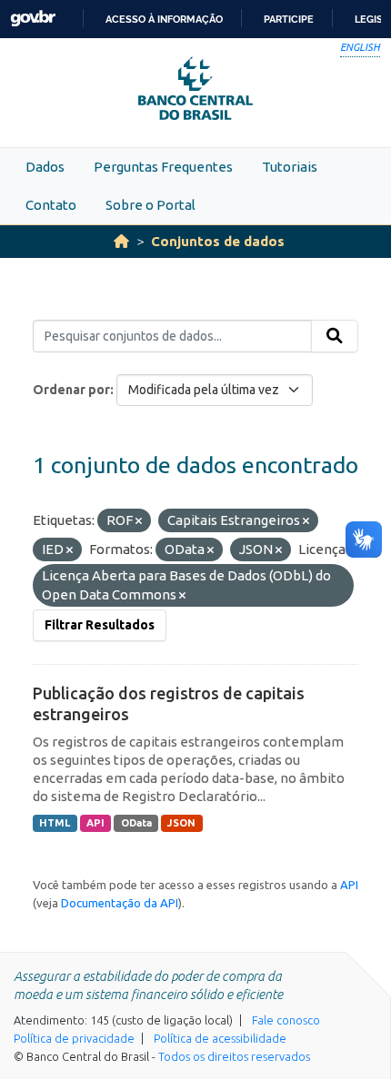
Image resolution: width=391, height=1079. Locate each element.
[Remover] (138, 521)
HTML (54, 822)
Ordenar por (71, 389)
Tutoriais (289, 166)
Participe (289, 19)
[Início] (121, 241)
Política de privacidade (74, 1038)
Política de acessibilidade (220, 1038)
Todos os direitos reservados (234, 1056)
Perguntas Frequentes (163, 166)
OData (136, 822)
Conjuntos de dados (218, 241)
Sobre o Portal (150, 205)
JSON (181, 822)
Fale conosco (286, 1020)
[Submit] (334, 336)
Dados (45, 166)
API (95, 822)
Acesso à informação (164, 19)
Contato (50, 205)
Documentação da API (119, 902)
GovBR (32, 18)
